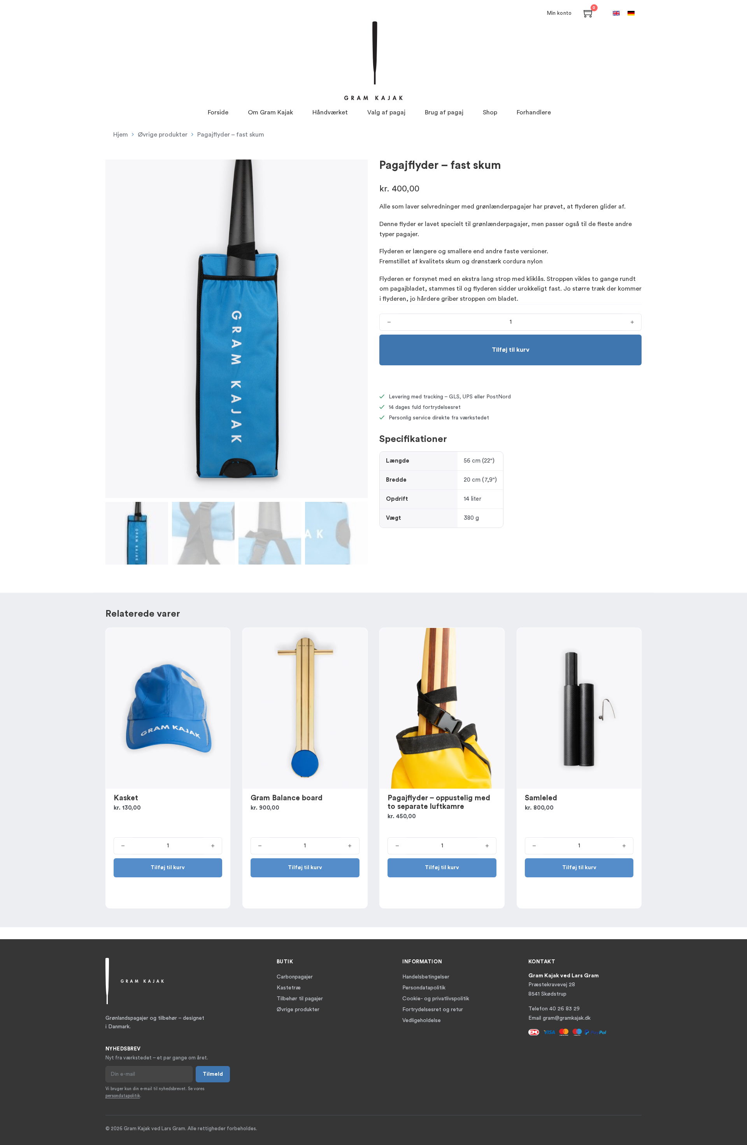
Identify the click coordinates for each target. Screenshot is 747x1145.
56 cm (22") (479, 461)
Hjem (120, 135)
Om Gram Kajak (270, 112)
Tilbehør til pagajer (300, 998)
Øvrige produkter (163, 135)
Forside (218, 112)
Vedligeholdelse (421, 1020)
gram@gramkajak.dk (567, 1018)
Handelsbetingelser (425, 977)
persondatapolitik (122, 1096)
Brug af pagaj (444, 112)
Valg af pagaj (386, 112)
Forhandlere (534, 112)
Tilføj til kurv (168, 867)
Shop (490, 112)
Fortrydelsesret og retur (432, 1009)
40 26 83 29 (564, 1009)
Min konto (559, 13)
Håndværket (330, 112)
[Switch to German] (631, 13)
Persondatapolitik (423, 988)
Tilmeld (213, 1074)
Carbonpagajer (295, 977)
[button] (357, 170)
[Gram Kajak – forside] (373, 60)
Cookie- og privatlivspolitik (435, 998)
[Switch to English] (616, 13)
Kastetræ (289, 988)
